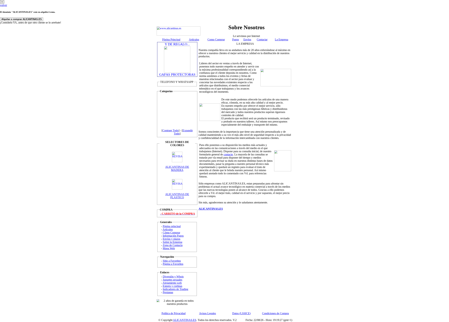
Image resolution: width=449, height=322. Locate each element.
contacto (228, 154)
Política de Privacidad (174, 313)
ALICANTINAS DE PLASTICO (177, 196)
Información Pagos (173, 235)
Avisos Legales (207, 313)
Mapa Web (169, 248)
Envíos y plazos (171, 238)
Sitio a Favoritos (172, 260)
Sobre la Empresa (172, 242)
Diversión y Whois (173, 276)
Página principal (172, 226)
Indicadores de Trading (175, 289)
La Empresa (281, 39)
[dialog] (224, 3)
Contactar (262, 39)
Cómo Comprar (171, 232)
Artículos (194, 39)
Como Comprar (216, 39)
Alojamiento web (172, 282)
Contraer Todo (170, 130)
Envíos (247, 39)
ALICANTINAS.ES (184, 319)
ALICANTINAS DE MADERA (177, 168)
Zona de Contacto (173, 245)
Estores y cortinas (172, 286)
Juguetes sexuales (172, 279)
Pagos (235, 39)
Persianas (168, 292)
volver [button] (3, 5)
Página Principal (171, 39)
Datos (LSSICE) (241, 313)
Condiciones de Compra (275, 313)
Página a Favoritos (173, 263)
